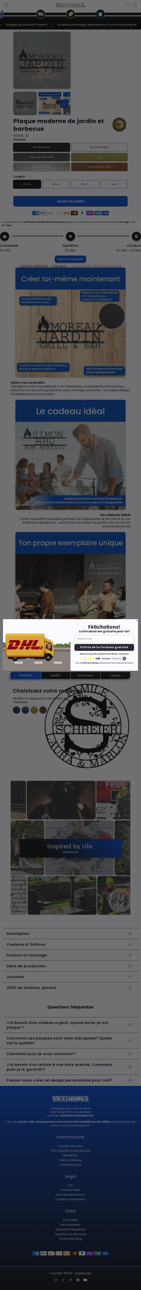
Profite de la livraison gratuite (104, 647)
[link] (104, 658)
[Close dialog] (136, 620)
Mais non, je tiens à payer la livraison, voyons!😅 (104, 654)
